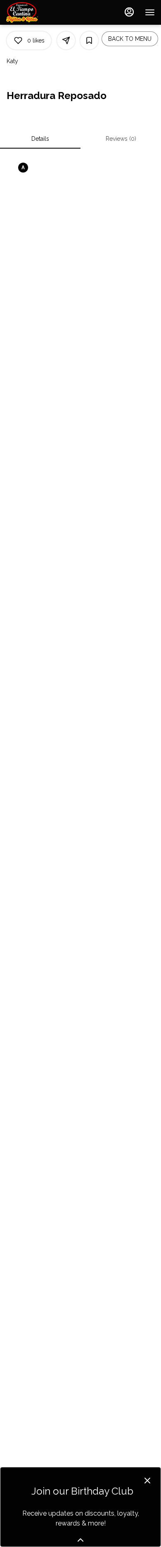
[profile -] (129, 12)
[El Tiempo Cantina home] (43, 12)
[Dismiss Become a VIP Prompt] (147, 1480)
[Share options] (66, 40)
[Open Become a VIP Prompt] (80, 1540)
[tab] (40, 139)
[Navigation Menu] (150, 12)
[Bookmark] (89, 40)
